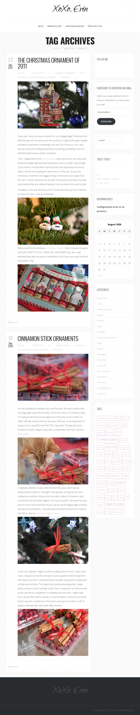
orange (102, 475)
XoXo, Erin (70, 10)
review (120, 483)
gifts (108, 454)
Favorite (115, 179)
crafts (35, 349)
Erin (22, 73)
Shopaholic (70, 73)
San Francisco (104, 371)
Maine (100, 348)
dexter (110, 447)
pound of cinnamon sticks (46, 513)
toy (115, 497)
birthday (102, 425)
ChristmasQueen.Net (74, 26)
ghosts (100, 455)
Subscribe (106, 121)
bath (118, 418)
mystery (127, 469)
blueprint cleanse (117, 425)
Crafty (59, 345)
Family (100, 315)
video (101, 505)
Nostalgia (101, 354)
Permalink (65, 77)
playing (101, 483)
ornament (51, 77)
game (128, 448)
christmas (22, 77)
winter (100, 512)
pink (126, 475)
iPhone (100, 462)
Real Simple (23, 433)
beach (125, 418)
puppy (110, 483)
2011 (82, 73)
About (41, 26)
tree (121, 498)
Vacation (101, 393)
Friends (100, 320)
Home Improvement (106, 337)
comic (100, 448)
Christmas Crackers (55, 248)
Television (101, 382)
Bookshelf (102, 298)
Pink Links (101, 365)
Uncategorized (104, 388)
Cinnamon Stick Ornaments (48, 338)
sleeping (113, 490)
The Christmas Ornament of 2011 (49, 63)
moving (117, 469)
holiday (126, 455)
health (117, 454)
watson (115, 504)
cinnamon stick (24, 349)
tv (127, 497)
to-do (108, 498)
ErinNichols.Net (54, 26)
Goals (100, 326)
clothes (123, 440)
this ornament (48, 158)
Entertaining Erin (105, 309)
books (109, 432)
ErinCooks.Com (95, 26)
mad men (127, 462)
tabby (100, 497)
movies (108, 469)
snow (122, 490)
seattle (102, 490)
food (120, 448)
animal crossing (106, 418)
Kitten (99, 343)
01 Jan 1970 (102, 183)
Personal (101, 359)
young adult (118, 512)
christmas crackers (36, 77)
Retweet (106, 179)
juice (108, 461)
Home (56, 48)
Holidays (60, 73)
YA (107, 511)
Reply (99, 179)
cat (118, 432)
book (100, 432)
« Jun (99, 275)
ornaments (115, 476)
